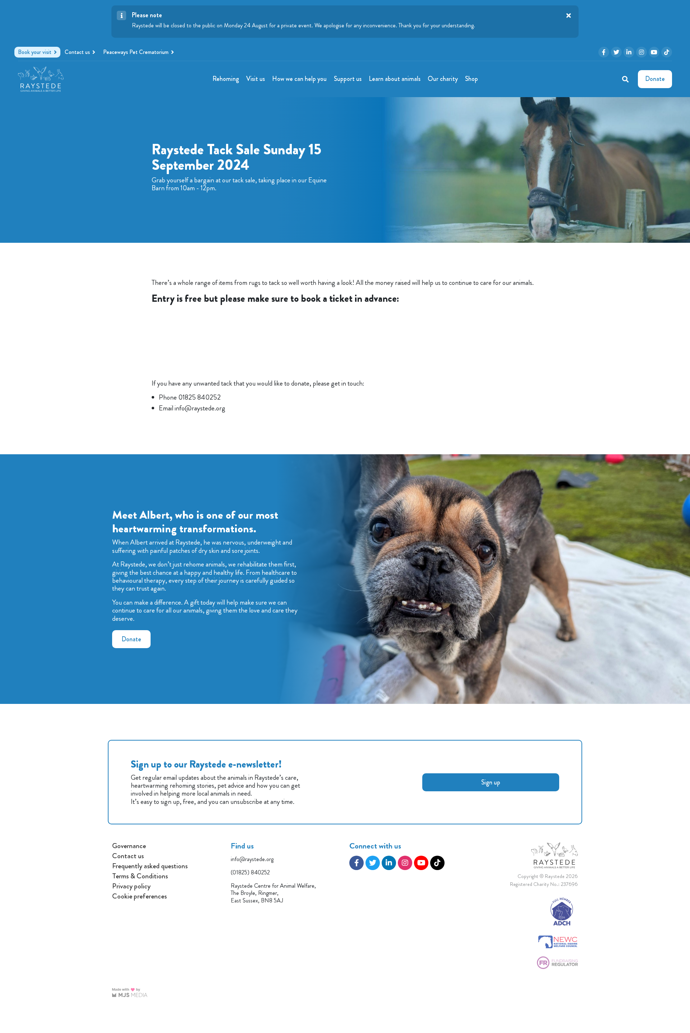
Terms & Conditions (140, 876)
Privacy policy (131, 886)
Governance (129, 846)
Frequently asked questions (150, 866)
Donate (131, 639)
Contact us (128, 856)
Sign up (490, 782)
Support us (348, 78)
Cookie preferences (139, 896)
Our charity (443, 78)
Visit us (255, 78)
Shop (471, 78)
